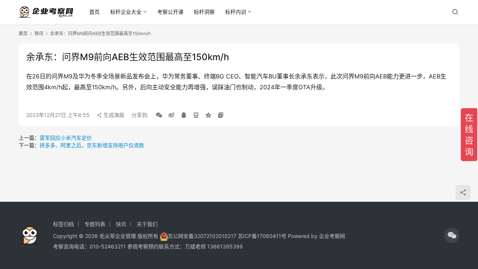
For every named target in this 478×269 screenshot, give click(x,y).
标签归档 (63, 224)
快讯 (38, 33)
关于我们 (147, 224)
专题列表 (94, 224)
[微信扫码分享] (159, 115)
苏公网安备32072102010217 (202, 236)
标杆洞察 (204, 12)
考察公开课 (170, 12)
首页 (94, 12)
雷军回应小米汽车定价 (66, 137)
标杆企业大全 (126, 12)
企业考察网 (332, 236)
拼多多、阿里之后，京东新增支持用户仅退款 (92, 145)
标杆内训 (235, 12)
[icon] (451, 235)
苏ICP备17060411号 (262, 236)
